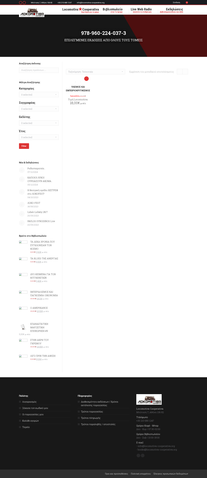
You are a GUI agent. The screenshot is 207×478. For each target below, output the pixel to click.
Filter (24, 146)
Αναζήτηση (55, 70)
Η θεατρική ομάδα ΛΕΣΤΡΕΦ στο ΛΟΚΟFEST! (42, 192)
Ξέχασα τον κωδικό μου (35, 408)
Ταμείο (26, 427)
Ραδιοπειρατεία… (36, 168)
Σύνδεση (176, 2)
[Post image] (22, 170)
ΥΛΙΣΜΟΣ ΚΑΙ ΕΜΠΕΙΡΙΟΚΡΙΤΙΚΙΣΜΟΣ (78, 89)
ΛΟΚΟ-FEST (33, 202)
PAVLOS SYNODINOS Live (41, 221)
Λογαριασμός (29, 401)
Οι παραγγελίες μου (33, 414)
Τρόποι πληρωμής (91, 417)
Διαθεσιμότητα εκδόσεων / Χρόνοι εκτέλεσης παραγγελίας (99, 403)
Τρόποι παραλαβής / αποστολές (98, 424)
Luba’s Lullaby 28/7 (37, 212)
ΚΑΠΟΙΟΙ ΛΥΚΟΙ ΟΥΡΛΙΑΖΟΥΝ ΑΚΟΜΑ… (40, 179)
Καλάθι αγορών (30, 420)
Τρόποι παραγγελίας (92, 411)
